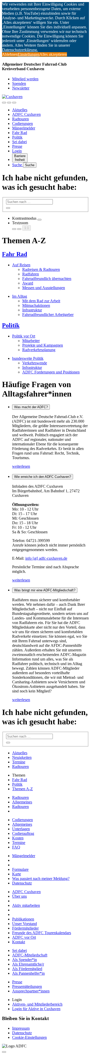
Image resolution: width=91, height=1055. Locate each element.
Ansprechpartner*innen (31, 991)
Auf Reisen (21, 265)
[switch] (39, 219)
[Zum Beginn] (4, 1052)
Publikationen (23, 919)
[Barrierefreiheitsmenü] (4, 102)
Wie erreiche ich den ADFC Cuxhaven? (42, 477)
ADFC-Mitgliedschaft (29, 955)
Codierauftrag (23, 833)
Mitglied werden (25, 79)
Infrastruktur (32, 310)
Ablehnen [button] (10, 54)
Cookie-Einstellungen (29, 1037)
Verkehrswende (34, 363)
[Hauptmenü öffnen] (14, 102)
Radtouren (20, 119)
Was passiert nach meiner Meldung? (41, 878)
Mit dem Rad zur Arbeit (41, 301)
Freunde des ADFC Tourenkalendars (41, 933)
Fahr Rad (19, 132)
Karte (16, 874)
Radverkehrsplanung (38, 350)
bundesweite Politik (27, 358)
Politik (17, 137)
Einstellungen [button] (28, 54)
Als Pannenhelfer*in (28, 973)
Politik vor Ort (23, 336)
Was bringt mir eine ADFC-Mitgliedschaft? (44, 590)
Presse (17, 146)
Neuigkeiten (22, 757)
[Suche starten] (8, 208)
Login (17, 151)
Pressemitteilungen (27, 986)
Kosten (18, 838)
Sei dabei (19, 142)
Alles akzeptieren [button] (53, 54)
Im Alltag (19, 296)
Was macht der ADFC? (31, 407)
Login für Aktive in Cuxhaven (36, 1009)
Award (27, 283)
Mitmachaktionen (36, 305)
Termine (18, 762)
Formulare (20, 869)
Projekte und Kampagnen (42, 345)
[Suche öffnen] (9, 102)
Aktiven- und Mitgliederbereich (37, 1004)
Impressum (21, 1028)
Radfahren (30, 274)
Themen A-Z (22, 789)
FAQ (16, 847)
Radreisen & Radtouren (41, 269)
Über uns (19, 896)
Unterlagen (21, 829)
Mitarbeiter (31, 340)
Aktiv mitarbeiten (26, 905)
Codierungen (22, 123)
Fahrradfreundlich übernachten (46, 278)
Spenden (19, 83)
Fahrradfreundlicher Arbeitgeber (48, 314)
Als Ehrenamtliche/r (28, 964)
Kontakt (18, 942)
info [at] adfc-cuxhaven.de (46, 558)
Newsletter (20, 88)
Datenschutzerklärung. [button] (20, 50)
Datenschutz (22, 883)
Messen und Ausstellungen (43, 288)
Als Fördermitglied (27, 969)
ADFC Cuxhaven (26, 114)
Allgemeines (22, 802)
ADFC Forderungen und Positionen (51, 372)
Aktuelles (19, 110)
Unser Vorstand (24, 923)
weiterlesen (21, 466)
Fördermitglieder (25, 928)
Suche (17, 165)
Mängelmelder (23, 128)
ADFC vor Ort (24, 937)
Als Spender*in (24, 959)
